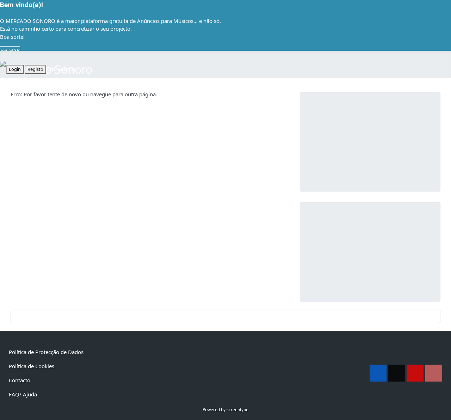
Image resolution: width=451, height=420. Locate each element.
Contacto (19, 380)
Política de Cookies (31, 366)
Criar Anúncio (61, 69)
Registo (35, 69)
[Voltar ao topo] (442, 411)
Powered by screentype (225, 410)
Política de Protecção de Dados (46, 351)
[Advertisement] (370, 141)
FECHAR (10, 50)
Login (15, 69)
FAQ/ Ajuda (23, 394)
